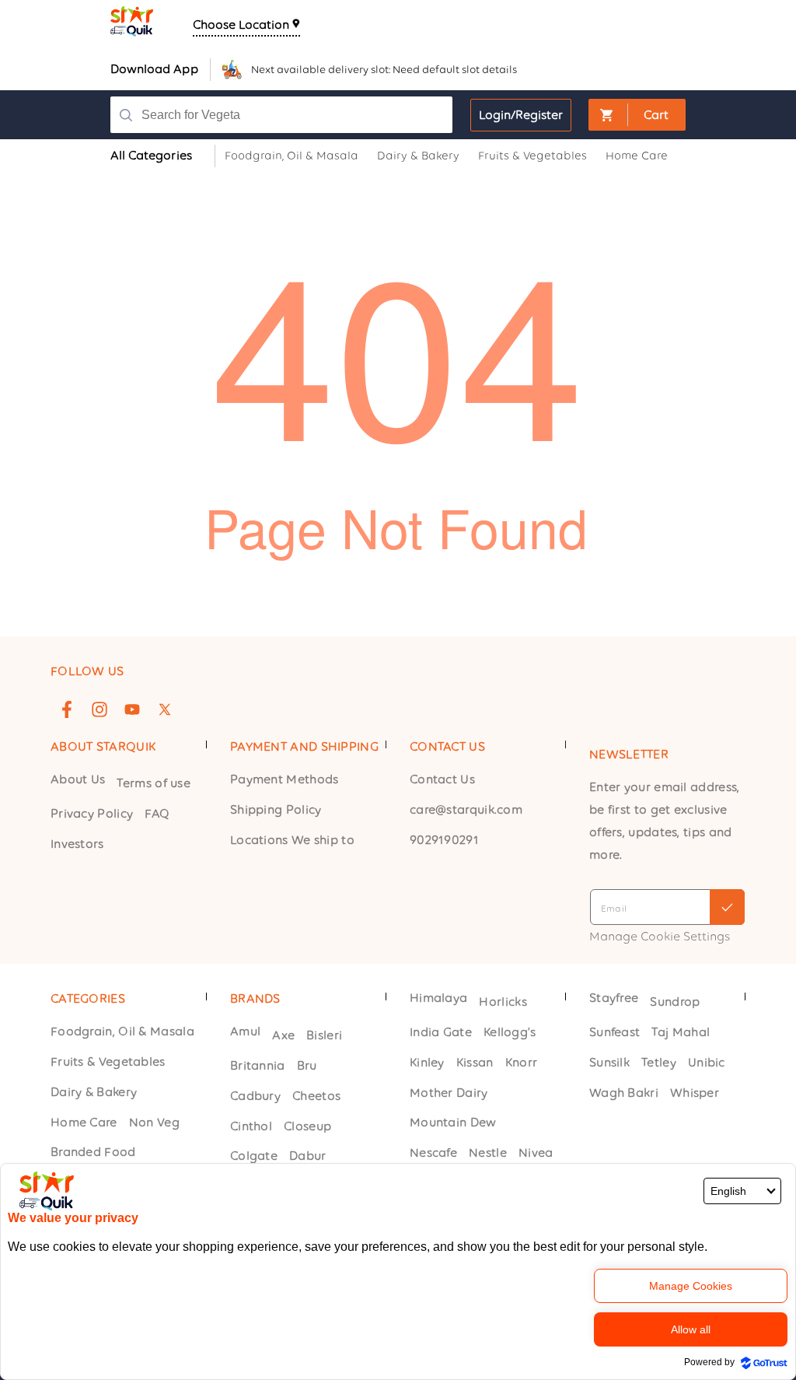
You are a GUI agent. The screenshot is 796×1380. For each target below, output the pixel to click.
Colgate (254, 1155)
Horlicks (502, 1001)
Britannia (257, 1065)
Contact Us (442, 779)
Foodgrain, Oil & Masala (122, 1031)
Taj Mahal (680, 1031)
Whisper (694, 1092)
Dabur (307, 1155)
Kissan (475, 1062)
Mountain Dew (453, 1122)
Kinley (427, 1062)
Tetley (658, 1062)
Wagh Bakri (623, 1092)
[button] (637, 115)
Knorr (521, 1062)
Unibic (706, 1062)
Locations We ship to (292, 839)
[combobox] (288, 114)
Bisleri (324, 1035)
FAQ (157, 813)
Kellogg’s (510, 1031)
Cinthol (251, 1126)
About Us (78, 779)
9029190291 (444, 839)
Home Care (84, 1122)
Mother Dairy (449, 1092)
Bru (307, 1065)
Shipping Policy (276, 809)
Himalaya (438, 997)
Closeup (307, 1126)
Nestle (488, 1152)
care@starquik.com (466, 809)
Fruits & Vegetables (108, 1061)
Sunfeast (614, 1031)
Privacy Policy (92, 813)
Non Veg (154, 1122)
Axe (283, 1035)
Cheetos (316, 1095)
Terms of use (153, 783)
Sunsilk (609, 1062)
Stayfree (613, 997)
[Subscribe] (727, 907)
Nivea (535, 1152)
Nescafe (433, 1152)
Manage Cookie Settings (659, 936)
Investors (77, 843)
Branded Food (93, 1151)
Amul (245, 1031)
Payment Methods (284, 779)
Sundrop (675, 1001)
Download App (154, 68)
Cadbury (255, 1095)
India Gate (441, 1031)
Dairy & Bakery (94, 1091)
